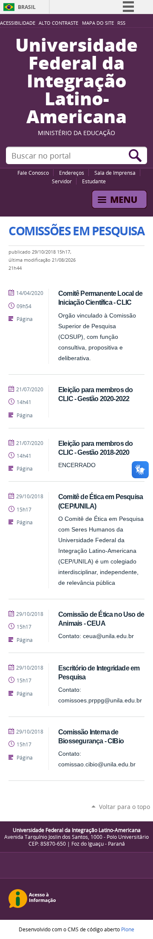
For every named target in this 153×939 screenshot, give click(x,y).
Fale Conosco (33, 172)
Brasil (27, 7)
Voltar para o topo (124, 807)
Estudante (94, 181)
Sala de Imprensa (115, 172)
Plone (127, 929)
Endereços (71, 172)
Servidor (62, 181)
